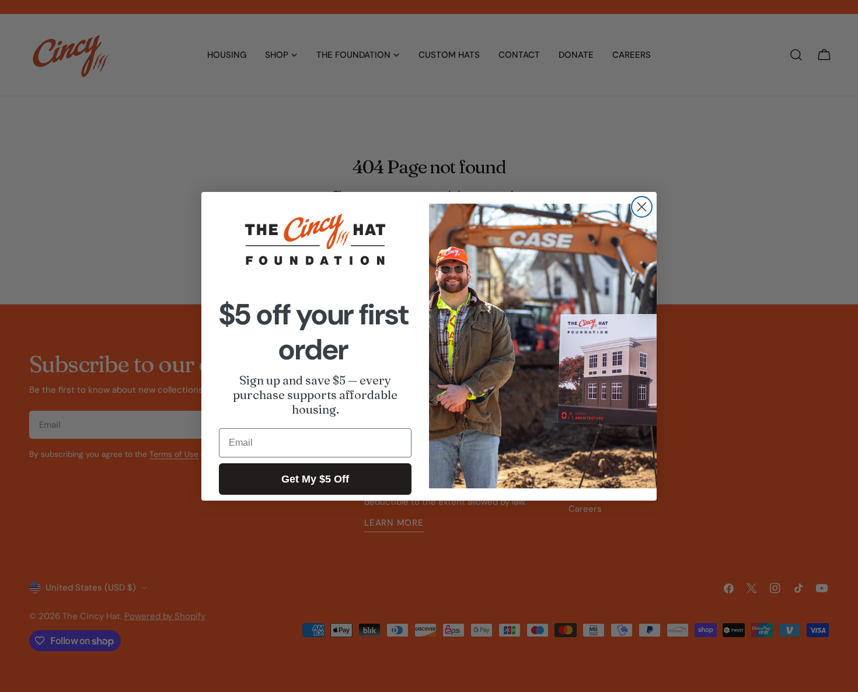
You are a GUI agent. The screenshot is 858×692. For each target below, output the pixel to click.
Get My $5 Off (315, 479)
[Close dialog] (642, 207)
